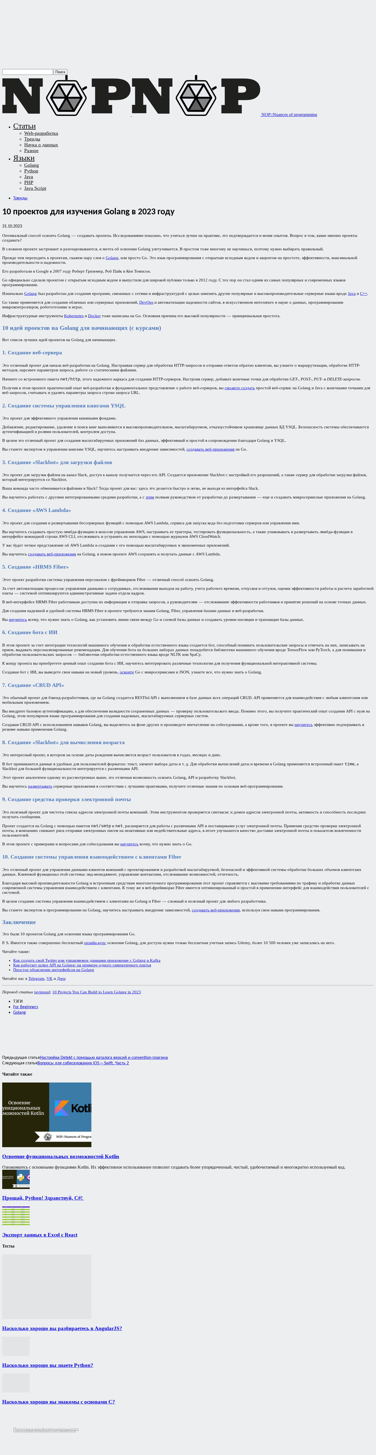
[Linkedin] (71, 1031)
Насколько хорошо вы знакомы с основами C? (58, 1402)
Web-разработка (41, 133)
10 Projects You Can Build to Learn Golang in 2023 (96, 992)
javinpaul (42, 992)
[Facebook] (11, 1031)
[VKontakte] (28, 1434)
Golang (31, 165)
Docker (94, 316)
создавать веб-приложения (211, 449)
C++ (363, 293)
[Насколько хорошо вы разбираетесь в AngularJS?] (46, 1317)
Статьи (24, 126)
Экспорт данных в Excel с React (39, 1235)
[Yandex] (38, 1434)
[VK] (110, 1031)
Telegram (36, 978)
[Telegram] (90, 1031)
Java (28, 176)
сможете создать (240, 388)
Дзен (61, 978)
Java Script (35, 188)
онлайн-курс (95, 943)
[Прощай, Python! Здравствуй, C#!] (16, 1187)
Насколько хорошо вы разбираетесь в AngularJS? (62, 1328)
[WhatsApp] (51, 1031)
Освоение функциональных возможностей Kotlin (60, 1156)
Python (31, 171)
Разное (31, 150)
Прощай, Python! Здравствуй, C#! (43, 1198)
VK (50, 978)
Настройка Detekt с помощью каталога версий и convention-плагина (104, 1058)
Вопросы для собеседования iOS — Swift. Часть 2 (83, 1063)
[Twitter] (31, 1031)
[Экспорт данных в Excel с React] (16, 1224)
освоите (127, 672)
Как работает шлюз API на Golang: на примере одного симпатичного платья (82, 965)
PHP (28, 182)
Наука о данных (41, 144)
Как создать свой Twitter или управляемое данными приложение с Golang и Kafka (86, 960)
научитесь (18, 619)
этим (150, 497)
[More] (129, 1031)
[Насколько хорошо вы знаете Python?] (16, 1354)
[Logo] (67, 114)
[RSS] (6, 1434)
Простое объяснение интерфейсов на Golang (53, 970)
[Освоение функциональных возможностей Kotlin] (46, 1145)
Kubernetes (74, 316)
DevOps (146, 302)
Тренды (32, 139)
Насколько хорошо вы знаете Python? (47, 1365)
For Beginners (25, 1007)
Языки (24, 158)
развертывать (40, 786)
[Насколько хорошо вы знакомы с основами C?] (16, 1391)
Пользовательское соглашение (44, 1430)
